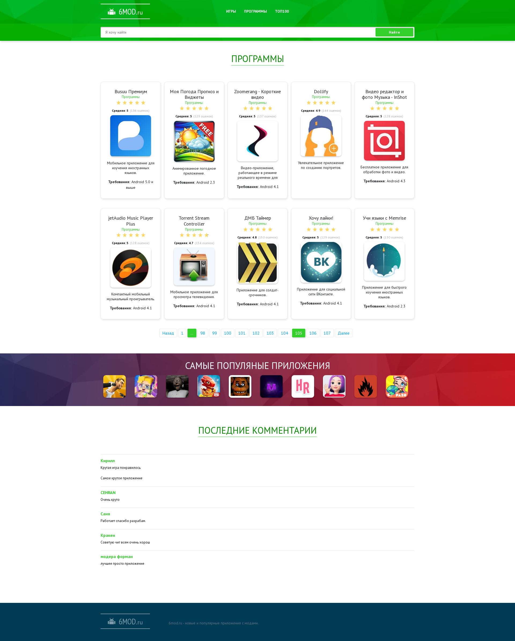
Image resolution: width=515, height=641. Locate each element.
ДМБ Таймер (257, 218)
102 (256, 333)
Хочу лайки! (321, 218)
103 (270, 333)
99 (214, 333)
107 (327, 333)
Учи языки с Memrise (384, 218)
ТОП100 (282, 11)
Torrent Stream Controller (194, 221)
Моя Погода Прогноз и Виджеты (194, 94)
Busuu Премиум (131, 91)
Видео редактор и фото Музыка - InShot (384, 94)
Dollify (321, 91)
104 (284, 333)
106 (313, 333)
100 (227, 333)
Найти (394, 32)
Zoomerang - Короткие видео (257, 94)
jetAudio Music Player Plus (130, 221)
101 (241, 333)
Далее (344, 333)
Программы (255, 11)
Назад (168, 333)
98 (202, 333)
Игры (231, 11)
